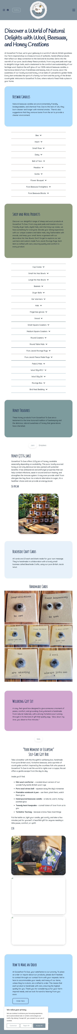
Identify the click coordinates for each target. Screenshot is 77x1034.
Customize (13, 1026)
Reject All (26, 1026)
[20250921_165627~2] (38, 930)
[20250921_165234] (38, 855)
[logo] (38, 10)
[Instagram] (4, 10)
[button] (74, 10)
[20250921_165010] (38, 895)
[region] (26, 1018)
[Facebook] (8, 10)
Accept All (39, 1026)
